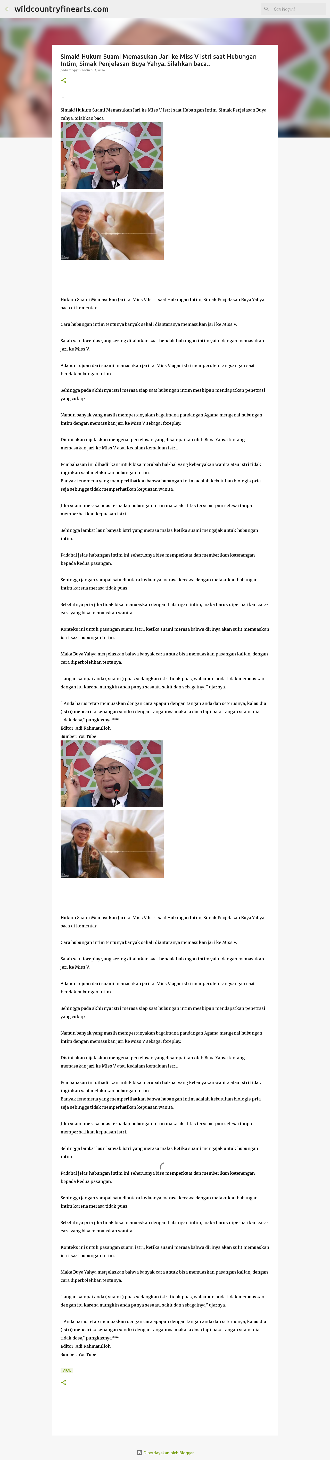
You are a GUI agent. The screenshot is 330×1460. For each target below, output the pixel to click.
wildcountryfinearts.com (61, 8)
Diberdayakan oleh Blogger (168, 1452)
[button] (64, 80)
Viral (67, 1370)
